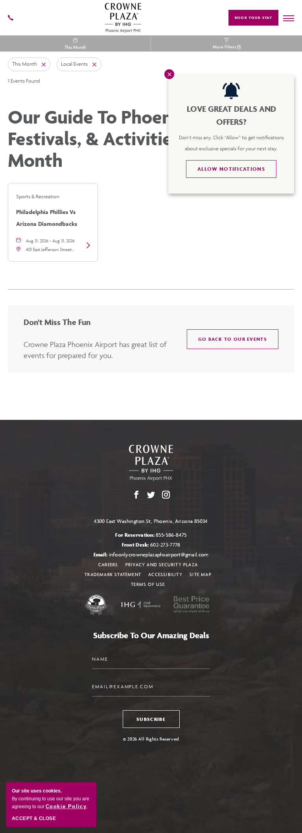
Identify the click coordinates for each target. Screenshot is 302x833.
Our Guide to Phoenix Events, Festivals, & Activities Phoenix (147, 138)
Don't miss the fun (57, 322)
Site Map (201, 574)
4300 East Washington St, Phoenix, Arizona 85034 (151, 521)
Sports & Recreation (37, 196)
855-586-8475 (171, 535)
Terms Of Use (148, 584)
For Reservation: (150, 535)
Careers (108, 564)
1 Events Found (24, 81)
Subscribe (151, 719)
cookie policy (66, 806)
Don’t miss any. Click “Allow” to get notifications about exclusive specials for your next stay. (231, 143)
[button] (232, 339)
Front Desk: (151, 544)
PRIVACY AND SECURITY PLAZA (161, 564)
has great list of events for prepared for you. (95, 350)
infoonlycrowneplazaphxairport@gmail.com (159, 554)
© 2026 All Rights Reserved (151, 739)
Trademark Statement (113, 574)
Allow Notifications (231, 169)
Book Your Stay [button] (253, 17)
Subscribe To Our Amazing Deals (151, 635)
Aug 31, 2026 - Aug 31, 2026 (50, 241)
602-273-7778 (165, 544)
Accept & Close (34, 818)
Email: (151, 554)
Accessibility (165, 574)
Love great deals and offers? (231, 115)
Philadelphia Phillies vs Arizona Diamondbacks (46, 217)
